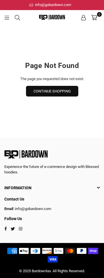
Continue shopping (52, 91)
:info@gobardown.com (32, 209)
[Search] (17, 17)
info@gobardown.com (52, 5)
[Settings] (83, 17)
